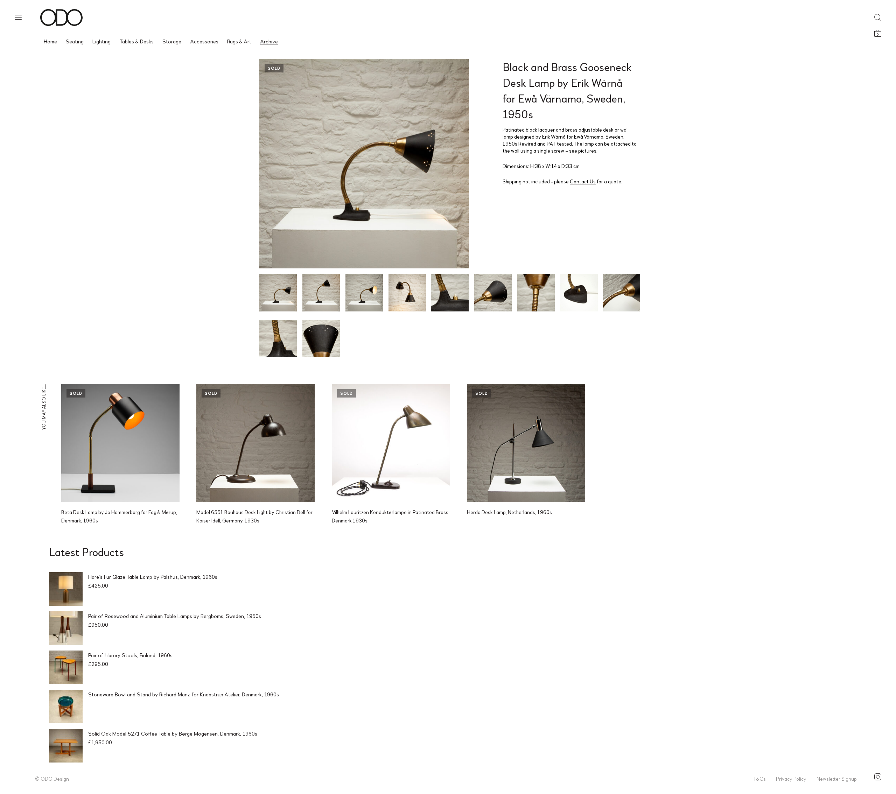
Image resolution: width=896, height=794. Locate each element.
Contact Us (583, 181)
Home (50, 41)
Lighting (101, 41)
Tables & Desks (136, 41)
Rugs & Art (239, 41)
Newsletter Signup (837, 778)
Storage (171, 41)
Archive (269, 41)
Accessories (204, 41)
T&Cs (759, 778)
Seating (75, 41)
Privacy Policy (791, 778)
